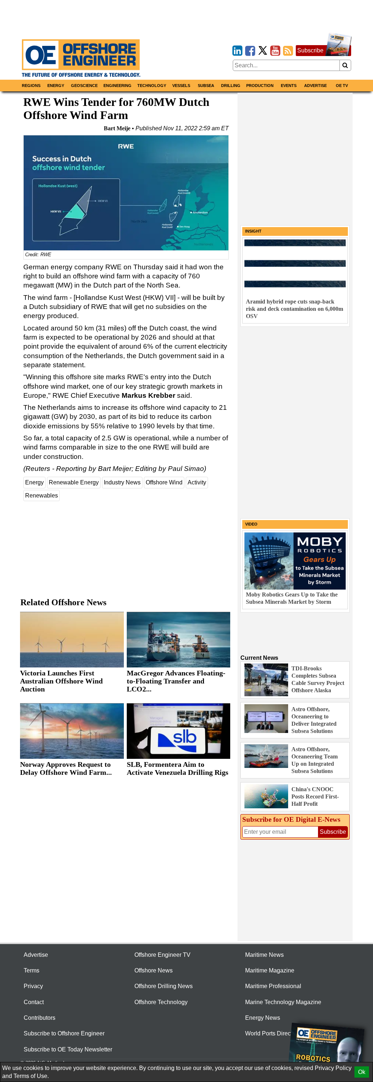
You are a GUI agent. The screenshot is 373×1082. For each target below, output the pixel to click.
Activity (197, 482)
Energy (55, 85)
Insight (253, 231)
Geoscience (84, 85)
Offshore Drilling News (163, 986)
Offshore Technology (161, 1002)
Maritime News (264, 955)
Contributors (39, 1018)
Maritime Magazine (269, 970)
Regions (31, 85)
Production (260, 85)
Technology (151, 85)
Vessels (181, 85)
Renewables (41, 495)
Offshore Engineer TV (162, 955)
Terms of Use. (31, 1076)
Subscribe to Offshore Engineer (64, 1033)
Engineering (117, 85)
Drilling (230, 85)
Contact (34, 1002)
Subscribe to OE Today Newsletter (68, 1049)
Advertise (315, 85)
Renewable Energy (74, 482)
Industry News (122, 482)
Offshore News (153, 970)
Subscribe (310, 50)
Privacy (33, 986)
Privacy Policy (333, 1068)
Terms (31, 970)
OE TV (342, 85)
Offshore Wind (164, 482)
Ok (361, 1072)
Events (289, 85)
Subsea (206, 85)
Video (251, 524)
